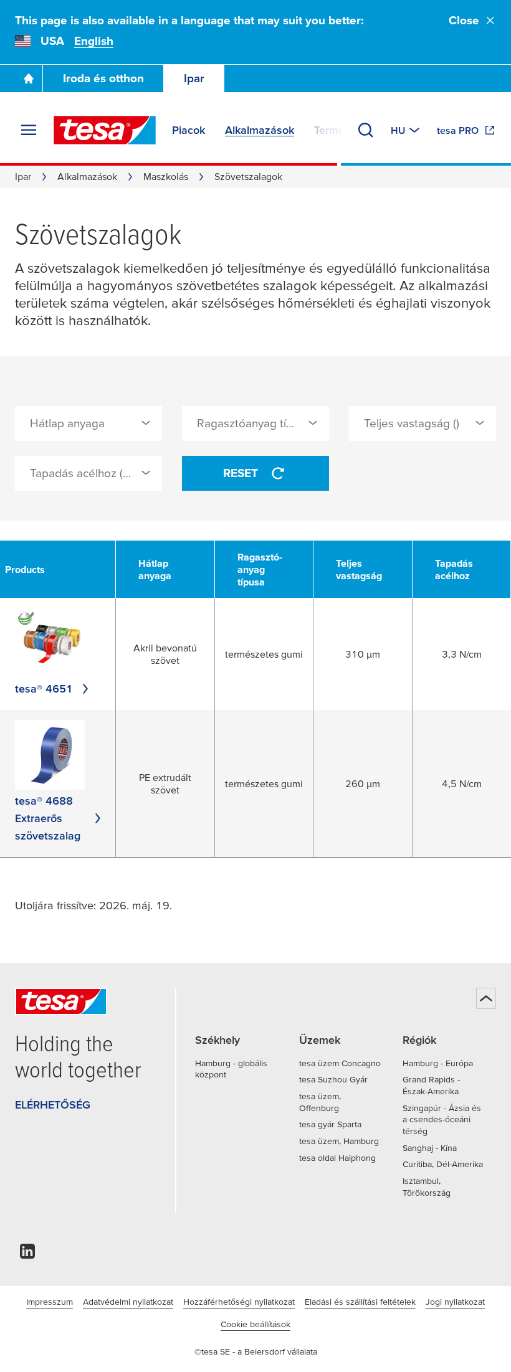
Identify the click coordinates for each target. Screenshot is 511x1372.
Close (464, 20)
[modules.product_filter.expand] (146, 423)
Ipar (194, 78)
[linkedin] (27, 1254)
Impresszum (49, 1302)
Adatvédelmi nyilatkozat (128, 1302)
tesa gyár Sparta (330, 1124)
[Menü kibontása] (28, 130)
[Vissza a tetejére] (486, 998)
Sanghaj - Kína (430, 1148)
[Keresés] (366, 130)
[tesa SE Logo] (104, 130)
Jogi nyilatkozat (455, 1302)
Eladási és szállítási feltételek (360, 1302)
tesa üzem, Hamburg (339, 1141)
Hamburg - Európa (438, 1063)
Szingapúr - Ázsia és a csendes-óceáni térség (442, 1119)
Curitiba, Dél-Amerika (443, 1164)
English (93, 40)
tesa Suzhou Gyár (333, 1079)
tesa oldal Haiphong (337, 1158)
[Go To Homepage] (28, 78)
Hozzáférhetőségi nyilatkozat (239, 1302)
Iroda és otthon (103, 78)
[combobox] (88, 423)
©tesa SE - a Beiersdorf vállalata (255, 1351)
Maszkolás (165, 176)
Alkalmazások (87, 176)
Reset (240, 473)
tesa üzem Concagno (340, 1063)
